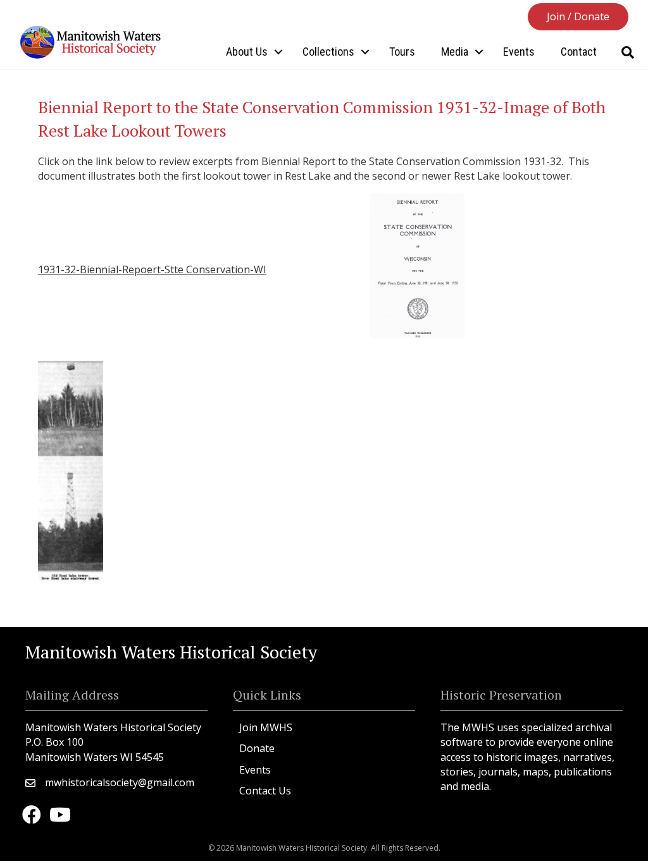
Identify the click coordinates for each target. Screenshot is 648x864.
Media (454, 51)
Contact (579, 51)
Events (519, 51)
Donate (257, 748)
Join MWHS (265, 727)
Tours (402, 51)
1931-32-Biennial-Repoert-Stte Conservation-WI (152, 269)
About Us (247, 51)
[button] (578, 17)
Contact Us (265, 791)
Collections (328, 51)
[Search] (627, 52)
